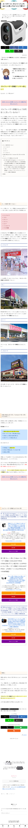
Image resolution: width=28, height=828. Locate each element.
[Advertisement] (14, 189)
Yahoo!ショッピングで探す (13, 551)
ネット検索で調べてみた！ (8, 145)
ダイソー (6, 150)
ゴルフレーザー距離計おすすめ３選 (10, 158)
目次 (5, 140)
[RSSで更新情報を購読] (14, 730)
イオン (5, 148)
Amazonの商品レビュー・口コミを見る (14, 540)
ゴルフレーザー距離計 (12, 710)
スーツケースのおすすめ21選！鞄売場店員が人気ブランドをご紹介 (13, 809)
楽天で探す (13, 547)
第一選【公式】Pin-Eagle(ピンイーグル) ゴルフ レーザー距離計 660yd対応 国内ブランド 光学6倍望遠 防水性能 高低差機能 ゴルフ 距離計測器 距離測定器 (14, 162)
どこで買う (4, 710)
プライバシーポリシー (5, 813)
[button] (18, 51)
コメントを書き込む (14, 781)
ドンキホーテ (7, 152)
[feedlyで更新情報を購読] (20, 727)
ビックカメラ (7, 147)
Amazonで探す (13, 544)
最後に (4, 174)
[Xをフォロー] (7, 727)
